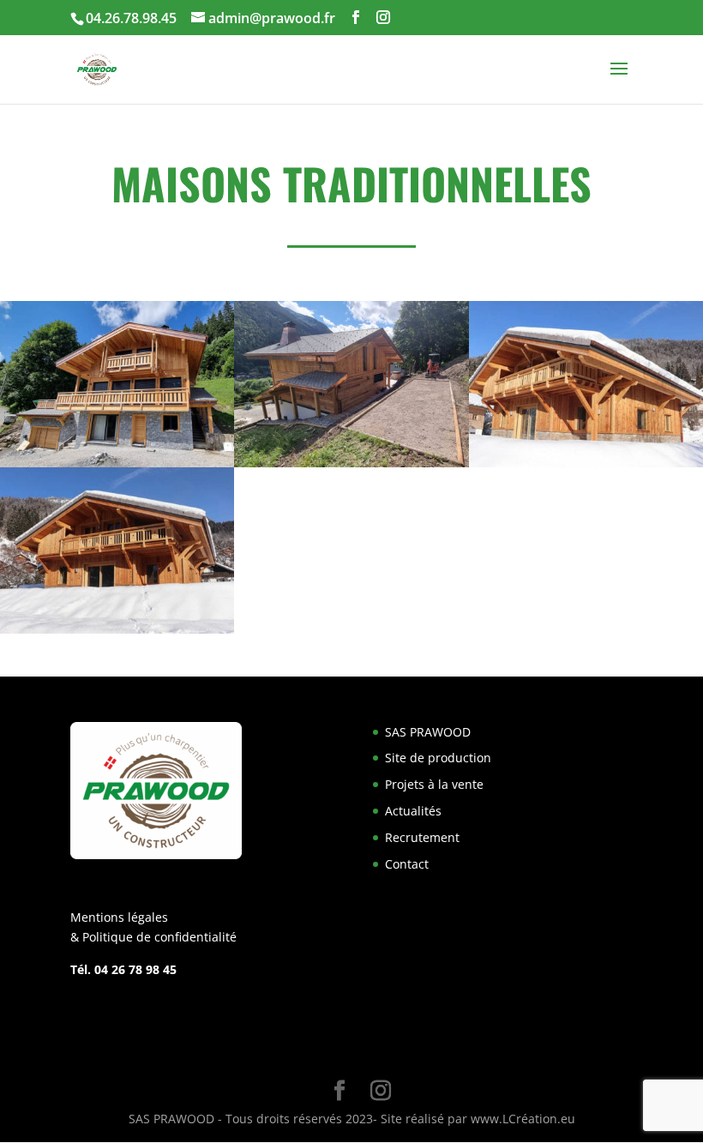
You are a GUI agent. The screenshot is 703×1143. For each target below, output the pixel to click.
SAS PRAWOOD (428, 732)
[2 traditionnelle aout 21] (351, 467)
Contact (407, 864)
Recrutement (422, 837)
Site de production (438, 757)
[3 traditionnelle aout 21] (586, 467)
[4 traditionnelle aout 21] (117, 633)
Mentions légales (119, 917)
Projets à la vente (434, 784)
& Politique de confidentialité (153, 937)
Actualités (413, 811)
